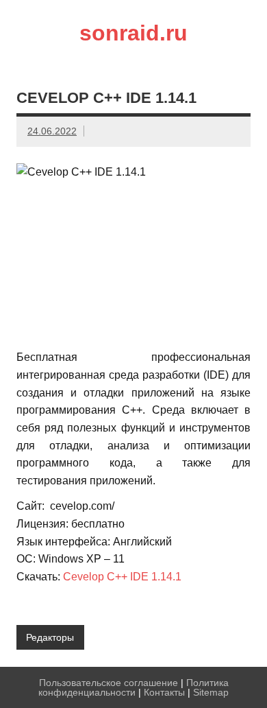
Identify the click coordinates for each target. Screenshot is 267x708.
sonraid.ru (133, 33)
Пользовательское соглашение (108, 682)
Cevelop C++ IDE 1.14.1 (122, 576)
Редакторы (50, 637)
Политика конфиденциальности (133, 687)
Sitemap (211, 692)
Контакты (164, 692)
